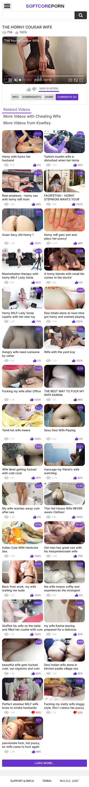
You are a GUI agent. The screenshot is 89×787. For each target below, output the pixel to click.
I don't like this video (34, 89)
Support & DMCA (22, 780)
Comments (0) (67, 96)
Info (15, 96)
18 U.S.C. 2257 (69, 780)
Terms (46, 780)
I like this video (29, 89)
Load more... (44, 763)
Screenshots (31, 96)
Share (49, 96)
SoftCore (45, 6)
